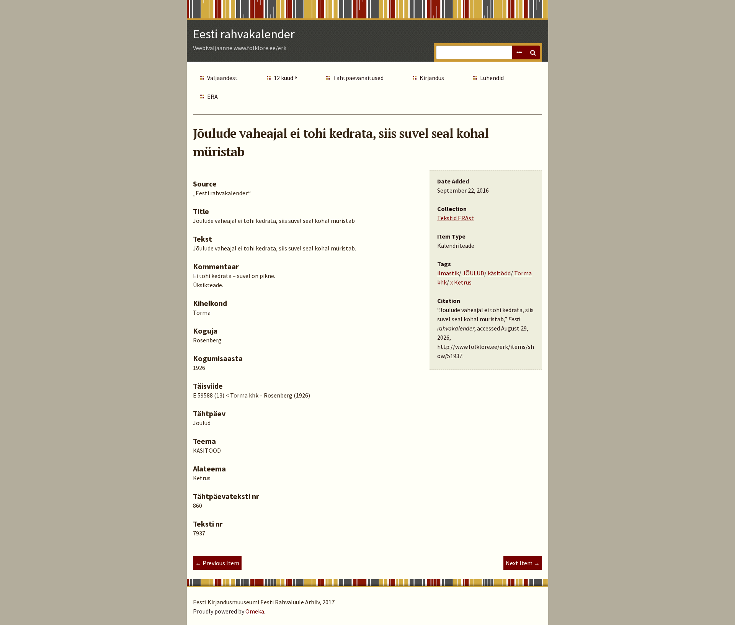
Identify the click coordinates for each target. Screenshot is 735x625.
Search (533, 52)
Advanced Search (519, 52)
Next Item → (523, 563)
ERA (212, 96)
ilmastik (448, 273)
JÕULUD (473, 273)
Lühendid (492, 78)
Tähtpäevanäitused (358, 78)
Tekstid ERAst (455, 218)
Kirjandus (432, 78)
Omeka (254, 611)
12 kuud (283, 78)
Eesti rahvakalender (244, 34)
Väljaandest (222, 78)
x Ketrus (461, 282)
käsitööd (499, 273)
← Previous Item (217, 563)
